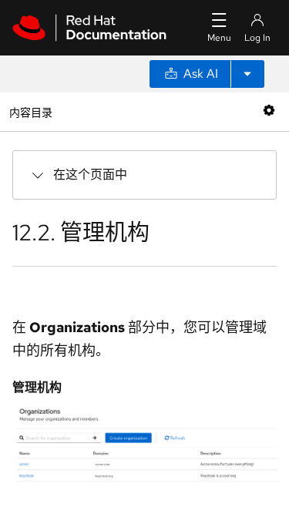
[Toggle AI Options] (247, 74)
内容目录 (30, 111)
